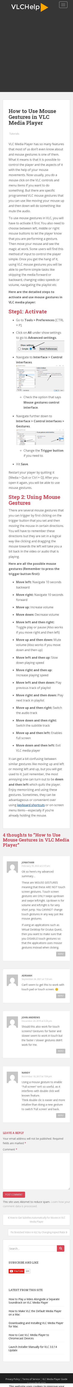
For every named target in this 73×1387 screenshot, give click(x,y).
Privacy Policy (13, 1379)
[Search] (60, 1248)
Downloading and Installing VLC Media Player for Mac (36, 1324)
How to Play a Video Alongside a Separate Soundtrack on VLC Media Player (34, 1300)
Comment (10, 1149)
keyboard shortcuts (31, 805)
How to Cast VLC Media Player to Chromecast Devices (29, 1336)
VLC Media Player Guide (54, 1379)
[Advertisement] (36, 53)
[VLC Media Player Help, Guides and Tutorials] (31, 7)
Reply (60, 954)
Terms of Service (31, 1379)
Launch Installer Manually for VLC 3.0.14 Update (33, 1348)
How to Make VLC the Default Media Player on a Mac (35, 1312)
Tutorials (14, 133)
